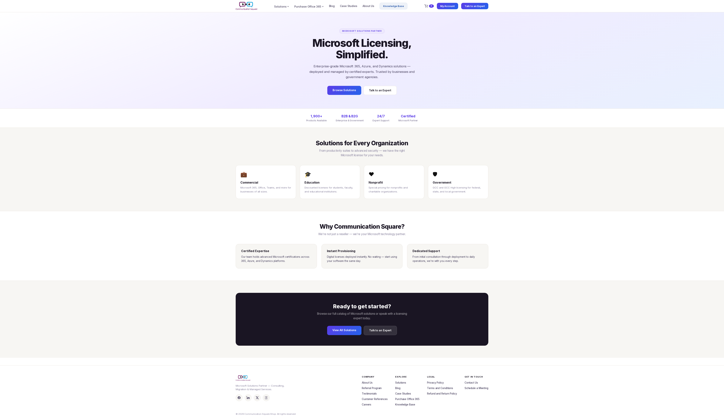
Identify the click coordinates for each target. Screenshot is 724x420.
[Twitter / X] (257, 397)
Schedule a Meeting (476, 388)
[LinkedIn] (248, 397)
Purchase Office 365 (307, 6)
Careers (366, 404)
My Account (447, 6)
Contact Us (471, 382)
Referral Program (372, 388)
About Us (368, 6)
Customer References (375, 399)
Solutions (280, 6)
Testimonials (369, 393)
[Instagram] (266, 397)
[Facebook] (239, 397)
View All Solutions (344, 330)
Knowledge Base (393, 6)
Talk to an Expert (475, 6)
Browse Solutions (344, 90)
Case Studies (348, 6)
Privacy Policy (435, 382)
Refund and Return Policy (442, 393)
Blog (332, 6)
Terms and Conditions (440, 388)
